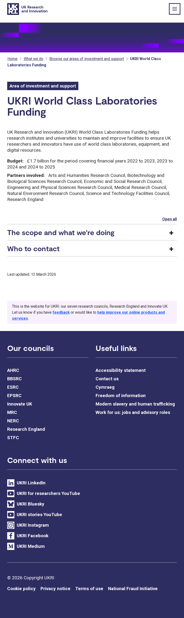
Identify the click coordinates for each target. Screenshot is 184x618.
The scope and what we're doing (61, 232)
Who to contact (33, 248)
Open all (169, 219)
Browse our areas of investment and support (86, 58)
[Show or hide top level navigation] (174, 9)
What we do (33, 58)
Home (12, 58)
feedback (61, 312)
